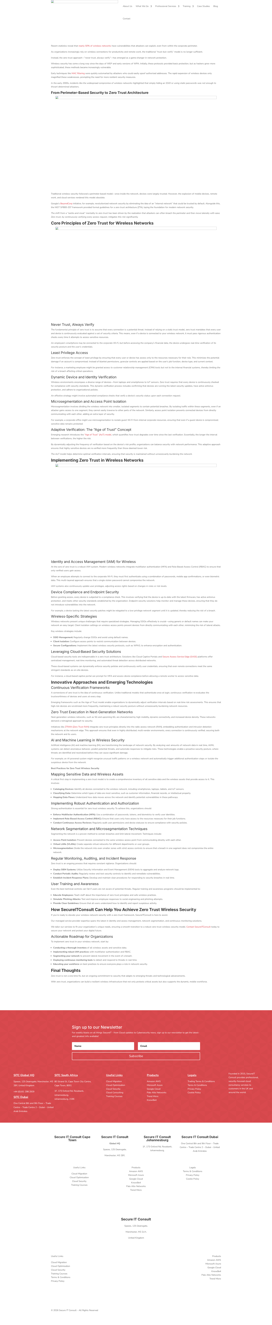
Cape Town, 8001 (63, 1085)
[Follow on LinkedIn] (237, 1096)
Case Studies (203, 6)
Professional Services (165, 6)
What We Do (142, 6)
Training (186, 6)
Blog (215, 6)
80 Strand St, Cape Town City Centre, (72, 1081)
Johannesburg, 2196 (64, 1098)
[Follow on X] (231, 1096)
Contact (126, 18)
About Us (127, 6)
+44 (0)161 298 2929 (24, 1091)
